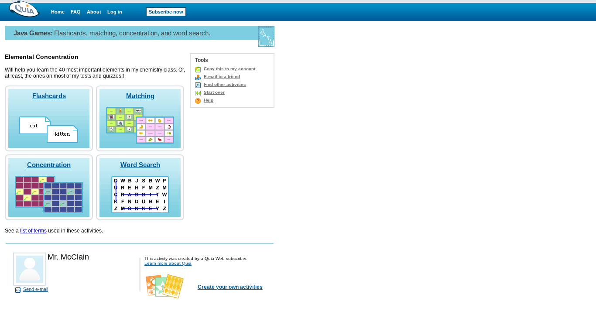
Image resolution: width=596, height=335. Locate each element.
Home (58, 11)
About (94, 11)
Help (208, 100)
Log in (114, 11)
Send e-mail (35, 289)
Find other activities (225, 84)
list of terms (33, 231)
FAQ (76, 11)
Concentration (49, 164)
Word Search (140, 164)
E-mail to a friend (222, 76)
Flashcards (49, 95)
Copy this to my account (229, 68)
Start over (214, 92)
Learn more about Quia (168, 263)
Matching (140, 95)
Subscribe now (166, 11)
